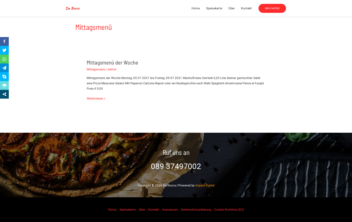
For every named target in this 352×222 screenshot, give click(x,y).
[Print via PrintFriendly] (4, 85)
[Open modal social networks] (4, 94)
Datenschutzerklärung (196, 209)
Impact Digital (204, 185)
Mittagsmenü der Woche (112, 62)
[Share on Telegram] (4, 67)
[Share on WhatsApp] (4, 59)
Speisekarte (214, 8)
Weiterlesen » (96, 98)
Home (196, 8)
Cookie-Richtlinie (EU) (229, 209)
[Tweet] (4, 50)
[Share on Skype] (4, 76)
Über (231, 8)
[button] (272, 8)
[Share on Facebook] (4, 41)
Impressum (170, 209)
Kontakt (246, 8)
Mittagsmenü (96, 69)
